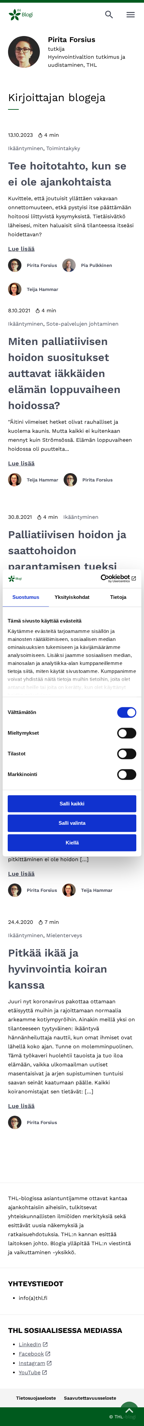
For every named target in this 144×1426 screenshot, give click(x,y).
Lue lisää (21, 248)
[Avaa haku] (109, 14)
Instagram (32, 1363)
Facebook (31, 1354)
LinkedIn (30, 1344)
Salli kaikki (72, 803)
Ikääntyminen (25, 148)
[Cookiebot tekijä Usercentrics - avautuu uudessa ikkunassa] (107, 578)
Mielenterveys (64, 935)
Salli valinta (72, 823)
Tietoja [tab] (118, 597)
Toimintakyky (63, 148)
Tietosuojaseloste (36, 1398)
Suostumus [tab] (26, 597)
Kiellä (72, 842)
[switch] (126, 733)
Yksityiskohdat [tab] (72, 597)
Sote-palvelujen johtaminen (82, 324)
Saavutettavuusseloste (90, 1398)
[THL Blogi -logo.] (26, 14)
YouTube (30, 1372)
